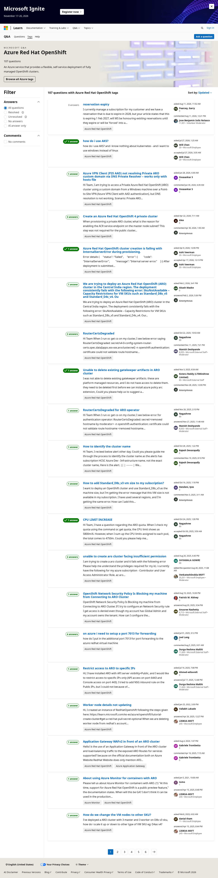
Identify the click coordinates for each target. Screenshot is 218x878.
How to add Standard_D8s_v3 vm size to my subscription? (123, 483)
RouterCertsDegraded (98, 333)
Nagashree (185, 337)
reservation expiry (96, 104)
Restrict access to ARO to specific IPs (109, 668)
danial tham (185, 818)
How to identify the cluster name (107, 446)
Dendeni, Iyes (186, 486)
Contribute (61, 872)
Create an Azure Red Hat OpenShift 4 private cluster (120, 216)
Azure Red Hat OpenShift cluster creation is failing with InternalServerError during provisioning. (122, 249)
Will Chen (184, 144)
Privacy (74, 872)
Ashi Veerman (186, 252)
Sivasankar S (186, 177)
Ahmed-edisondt (188, 672)
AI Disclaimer (11, 872)
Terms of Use (124, 872)
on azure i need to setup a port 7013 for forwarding (119, 633)
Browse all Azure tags (19, 79)
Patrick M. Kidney (188, 597)
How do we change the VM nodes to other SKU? (117, 815)
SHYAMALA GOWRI (189, 560)
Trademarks (165, 872)
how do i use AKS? (96, 141)
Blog (47, 872)
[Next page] (154, 852)
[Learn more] (23, 112)
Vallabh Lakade (187, 708)
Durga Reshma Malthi (191, 649)
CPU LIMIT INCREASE (97, 520)
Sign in (210, 27)
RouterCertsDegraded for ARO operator (111, 410)
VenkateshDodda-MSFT (192, 574)
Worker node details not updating (107, 705)
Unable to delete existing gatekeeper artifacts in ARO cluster (121, 371)
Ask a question (204, 36)
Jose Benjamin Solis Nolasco (194, 120)
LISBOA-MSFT (186, 720)
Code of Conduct (144, 872)
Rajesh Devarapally (189, 450)
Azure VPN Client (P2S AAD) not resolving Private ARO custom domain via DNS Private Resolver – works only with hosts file (125, 176)
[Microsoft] (6, 28)
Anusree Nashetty (189, 609)
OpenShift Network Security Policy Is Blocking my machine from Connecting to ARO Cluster (125, 595)
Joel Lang (184, 637)
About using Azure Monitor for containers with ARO (120, 778)
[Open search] (202, 28)
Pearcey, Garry (187, 108)
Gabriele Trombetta (189, 745)
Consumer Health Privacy (97, 872)
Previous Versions (31, 872)
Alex (181, 220)
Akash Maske (186, 287)
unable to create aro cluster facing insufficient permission (124, 556)
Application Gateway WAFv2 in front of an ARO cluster (121, 741)
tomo (182, 781)
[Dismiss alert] (211, 6)
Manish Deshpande (189, 349)
